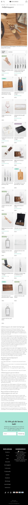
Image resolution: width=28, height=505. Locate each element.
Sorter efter (3, 52)
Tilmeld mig (21, 433)
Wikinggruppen (16, 503)
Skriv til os (21, 451)
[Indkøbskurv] (26, 1)
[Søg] (4, 1)
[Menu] (2, 1)
